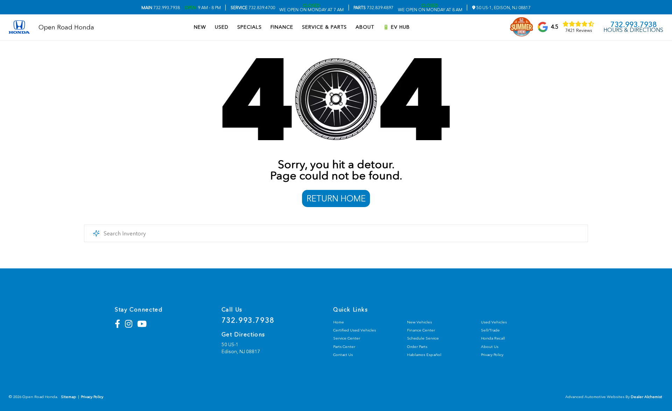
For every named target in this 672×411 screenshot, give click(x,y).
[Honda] (19, 27)
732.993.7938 (160, 8)
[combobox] (336, 233)
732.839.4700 (253, 8)
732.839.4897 (373, 8)
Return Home (336, 198)
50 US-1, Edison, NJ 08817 (503, 8)
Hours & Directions (633, 30)
